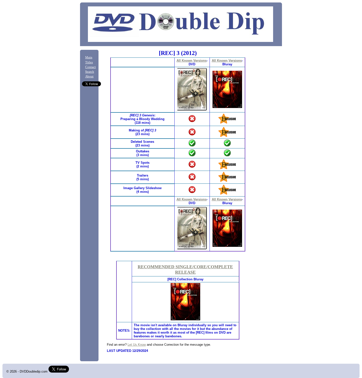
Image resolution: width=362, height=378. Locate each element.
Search (89, 71)
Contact (90, 67)
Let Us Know (137, 344)
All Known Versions (192, 60)
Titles (89, 62)
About (89, 76)
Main (88, 57)
